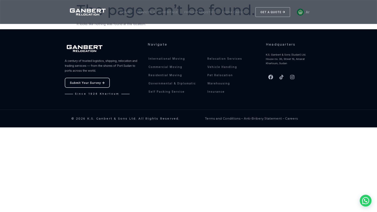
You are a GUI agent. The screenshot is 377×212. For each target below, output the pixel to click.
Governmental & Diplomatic (172, 83)
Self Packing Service (166, 91)
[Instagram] (292, 77)
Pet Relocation (220, 75)
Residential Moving (165, 75)
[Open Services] (154, 12)
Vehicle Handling (222, 67)
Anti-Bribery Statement (263, 118)
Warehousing (218, 83)
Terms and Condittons (223, 118)
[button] (366, 201)
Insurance (216, 91)
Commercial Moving (165, 67)
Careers (291, 118)
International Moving (166, 58)
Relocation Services (224, 58)
